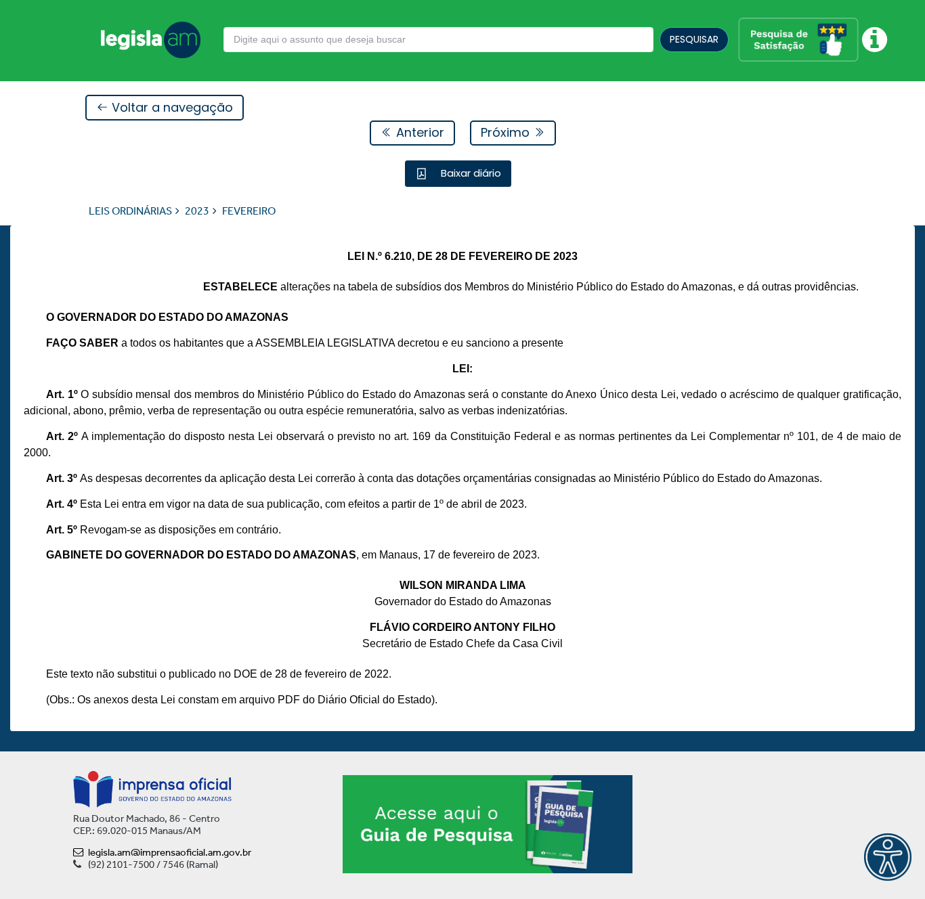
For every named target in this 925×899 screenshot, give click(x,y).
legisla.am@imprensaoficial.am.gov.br (169, 852)
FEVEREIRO (249, 210)
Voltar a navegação (170, 107)
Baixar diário (469, 173)
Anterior (418, 132)
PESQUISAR (694, 39)
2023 (197, 210)
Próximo (507, 132)
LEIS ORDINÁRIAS (130, 210)
